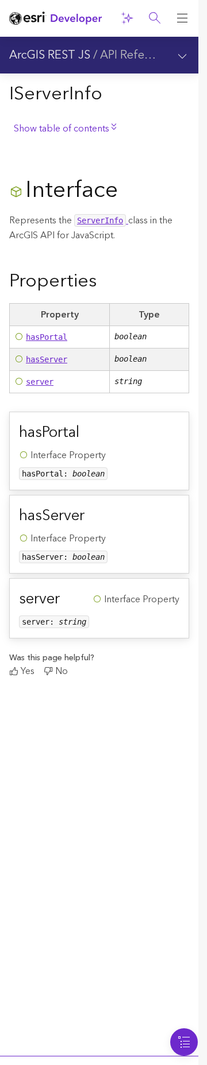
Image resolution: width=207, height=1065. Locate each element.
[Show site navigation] (182, 18)
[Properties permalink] (106, 281)
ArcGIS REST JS (49, 55)
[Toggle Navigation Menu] (184, 1042)
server (39, 381)
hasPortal (46, 337)
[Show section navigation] (182, 55)
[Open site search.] (154, 18)
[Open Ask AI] (127, 18)
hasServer (46, 359)
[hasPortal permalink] (88, 432)
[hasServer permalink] (94, 515)
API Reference (137, 55)
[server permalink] (69, 598)
